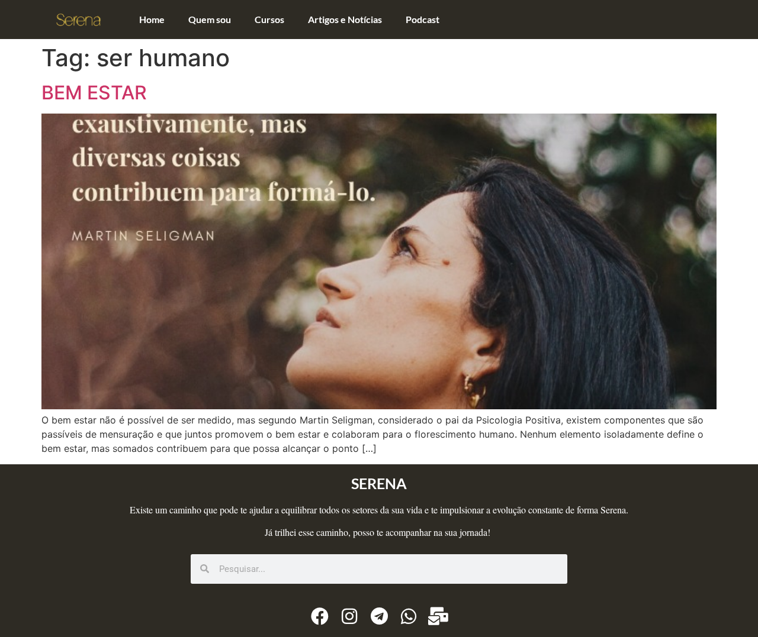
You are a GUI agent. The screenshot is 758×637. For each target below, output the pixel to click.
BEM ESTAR (94, 92)
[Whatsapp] (408, 616)
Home (152, 19)
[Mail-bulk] (438, 616)
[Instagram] (349, 616)
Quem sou (209, 19)
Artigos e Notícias (345, 19)
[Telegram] (379, 616)
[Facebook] (320, 616)
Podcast (422, 19)
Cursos (269, 19)
